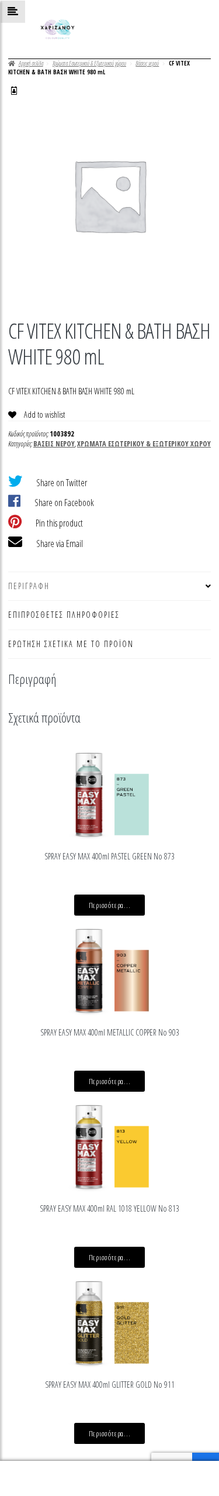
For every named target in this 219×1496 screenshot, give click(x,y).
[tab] (109, 586)
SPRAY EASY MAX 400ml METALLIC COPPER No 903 (109, 1032)
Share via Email (59, 543)
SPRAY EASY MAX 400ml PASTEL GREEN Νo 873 (109, 856)
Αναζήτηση (109, 1478)
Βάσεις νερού (147, 63)
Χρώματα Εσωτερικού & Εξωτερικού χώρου (89, 63)
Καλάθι (168, 1469)
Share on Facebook (64, 502)
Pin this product (59, 523)
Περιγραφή (29, 585)
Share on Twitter (61, 482)
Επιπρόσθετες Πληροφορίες (64, 614)
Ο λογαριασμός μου (36, 1478)
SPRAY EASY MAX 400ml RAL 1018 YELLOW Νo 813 (109, 1208)
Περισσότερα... (110, 905)
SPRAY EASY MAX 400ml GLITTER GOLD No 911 (110, 1384)
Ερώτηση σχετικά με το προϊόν (71, 643)
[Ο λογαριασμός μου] (14, 91)
